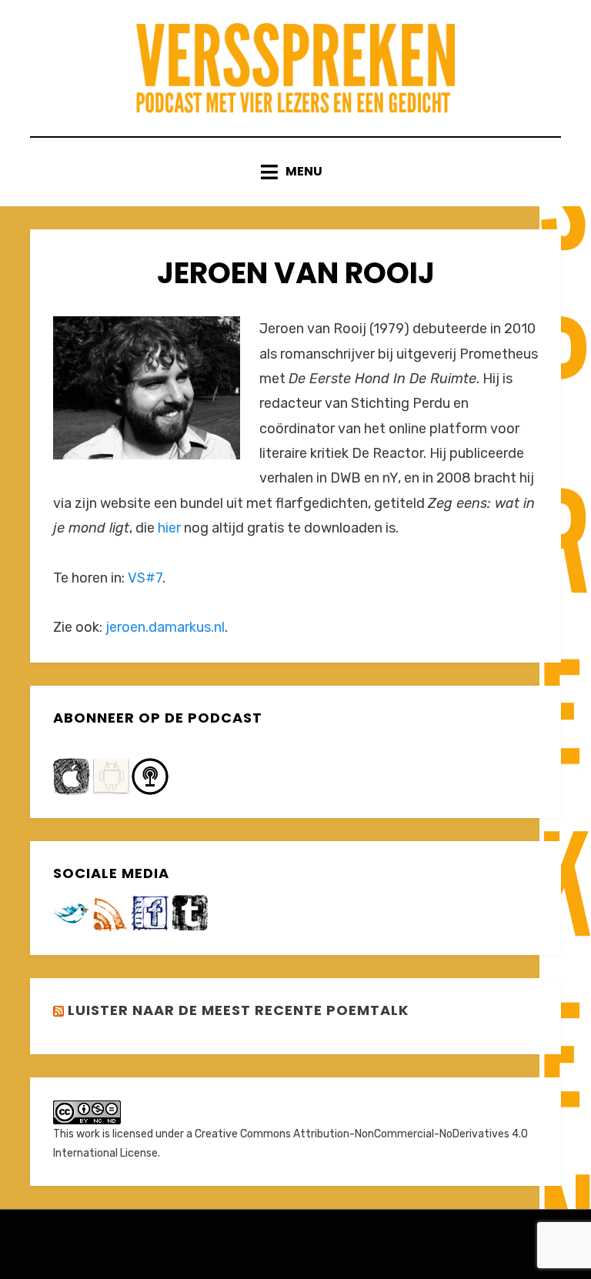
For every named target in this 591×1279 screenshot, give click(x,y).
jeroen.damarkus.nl (165, 627)
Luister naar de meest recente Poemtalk (238, 1010)
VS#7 (145, 577)
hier (169, 527)
